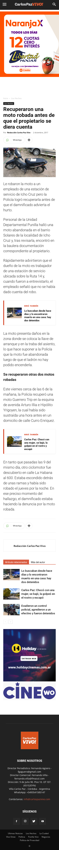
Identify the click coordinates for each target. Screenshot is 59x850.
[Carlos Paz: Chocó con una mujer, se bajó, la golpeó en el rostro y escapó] (11, 594)
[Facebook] (16, 821)
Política (22, 836)
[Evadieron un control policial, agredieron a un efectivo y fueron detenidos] (11, 609)
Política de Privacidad (29, 840)
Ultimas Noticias (15, 833)
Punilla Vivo (33, 836)
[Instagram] (25, 821)
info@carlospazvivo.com (37, 799)
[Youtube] (42, 821)
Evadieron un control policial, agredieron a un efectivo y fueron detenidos (38, 609)
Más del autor (38, 562)
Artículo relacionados (16, 562)
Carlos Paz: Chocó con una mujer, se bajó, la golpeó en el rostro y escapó (36, 444)
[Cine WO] (29, 698)
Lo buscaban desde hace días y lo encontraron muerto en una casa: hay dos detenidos (37, 315)
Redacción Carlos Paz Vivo (18, 132)
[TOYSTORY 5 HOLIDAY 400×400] (29, 680)
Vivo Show (10, 836)
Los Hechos (16, 98)
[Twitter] (34, 821)
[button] (54, 4)
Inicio (5, 98)
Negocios (46, 836)
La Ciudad (44, 833)
